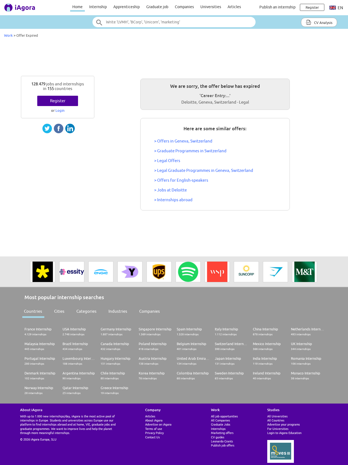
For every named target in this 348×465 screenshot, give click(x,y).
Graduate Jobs (220, 424)
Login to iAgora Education (284, 433)
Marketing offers (222, 433)
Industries (117, 311)
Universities (210, 7)
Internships (218, 428)
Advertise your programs (283, 424)
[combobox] (174, 22)
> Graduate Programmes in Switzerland (190, 150)
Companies (184, 7)
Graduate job (157, 7)
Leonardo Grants (222, 441)
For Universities (277, 428)
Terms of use (153, 428)
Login (59, 110)
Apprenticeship (126, 7)
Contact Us (152, 437)
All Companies (220, 420)
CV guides (217, 437)
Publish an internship (277, 7)
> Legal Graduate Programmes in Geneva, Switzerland (203, 170)
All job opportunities (224, 416)
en (340, 7)
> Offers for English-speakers (181, 180)
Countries (33, 311)
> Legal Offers (167, 160)
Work (8, 35)
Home (77, 7)
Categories (86, 311)
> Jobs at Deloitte (170, 190)
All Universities (277, 416)
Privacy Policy (154, 433)
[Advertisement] (174, 58)
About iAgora (154, 420)
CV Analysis (323, 22)
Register (58, 100)
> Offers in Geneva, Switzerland (183, 141)
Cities (59, 311)
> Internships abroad (173, 199)
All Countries (275, 420)
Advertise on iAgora (158, 424)
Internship (98, 7)
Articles (234, 7)
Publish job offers (222, 445)
